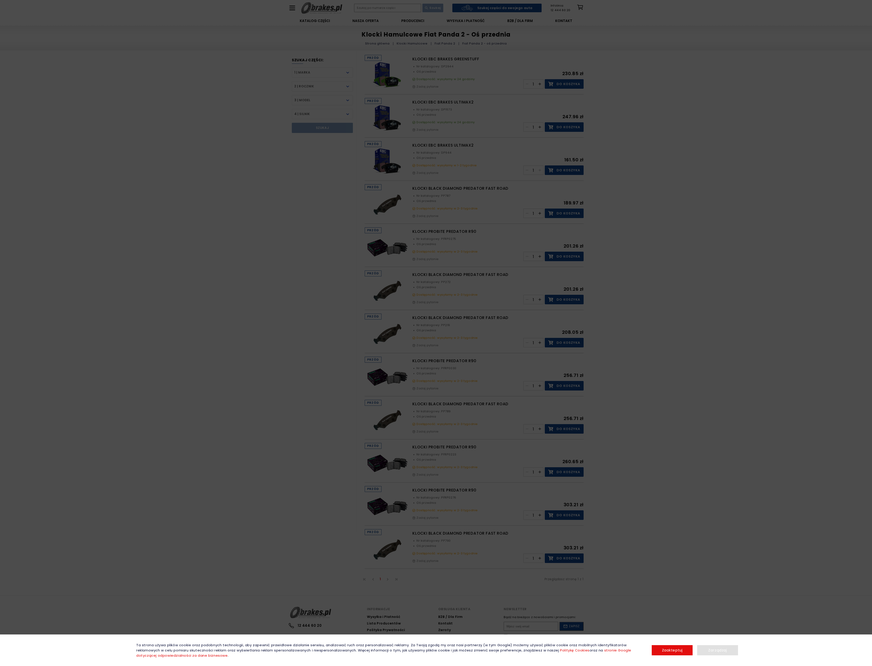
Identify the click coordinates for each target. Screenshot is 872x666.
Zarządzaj (717, 650)
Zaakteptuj (672, 650)
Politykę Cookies (575, 650)
